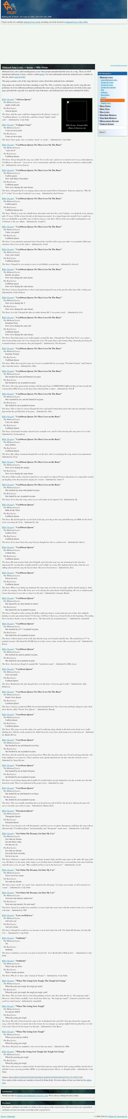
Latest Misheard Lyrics (109, 80)
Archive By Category (108, 87)
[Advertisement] (64, 44)
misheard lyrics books (32, 22)
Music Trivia (105, 109)
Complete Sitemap (107, 124)
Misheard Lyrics (106, 77)
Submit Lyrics (106, 103)
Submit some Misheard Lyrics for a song (32, 1095)
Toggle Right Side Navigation (119, 65)
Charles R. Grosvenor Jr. (117, 1116)
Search (103, 97)
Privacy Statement (8, 1116)
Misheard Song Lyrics (12, 67)
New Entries (105, 95)
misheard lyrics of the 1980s (77, 22)
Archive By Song (107, 85)
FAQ (102, 90)
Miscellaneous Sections (109, 121)
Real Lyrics (104, 112)
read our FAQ (19, 77)
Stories (29, 67)
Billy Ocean (7, 99)
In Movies (104, 92)
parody (42, 74)
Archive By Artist (107, 82)
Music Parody (105, 106)
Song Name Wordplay (108, 118)
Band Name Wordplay (108, 115)
